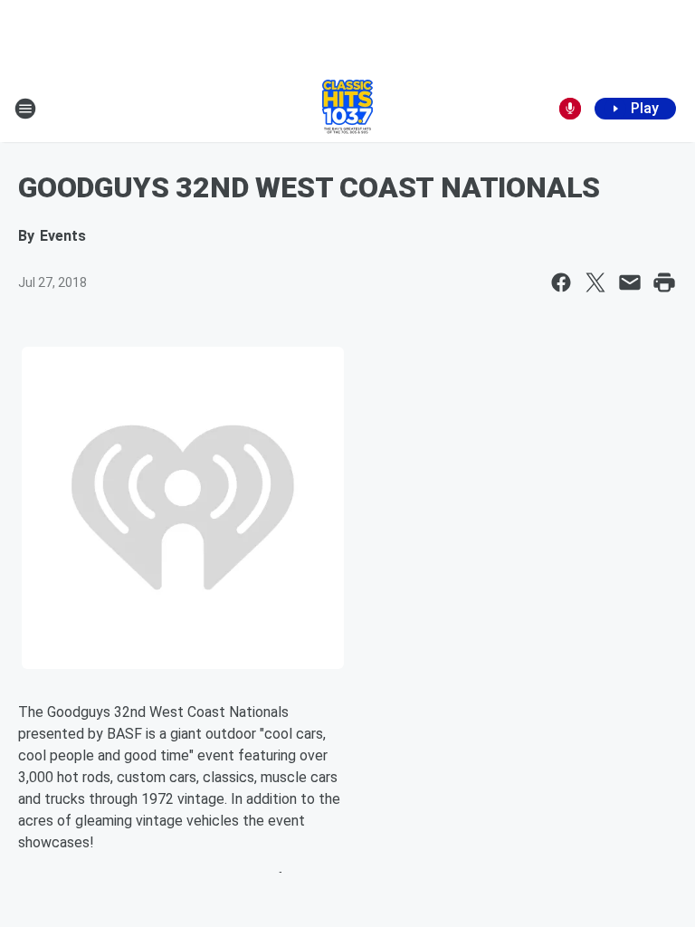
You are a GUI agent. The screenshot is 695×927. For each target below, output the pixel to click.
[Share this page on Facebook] (561, 282)
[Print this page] (664, 282)
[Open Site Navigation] (25, 108)
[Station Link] (347, 109)
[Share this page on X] (595, 282)
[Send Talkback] (570, 108)
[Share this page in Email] (630, 282)
